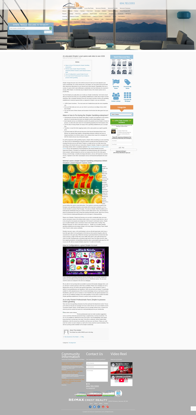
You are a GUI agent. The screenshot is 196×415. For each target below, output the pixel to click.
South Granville (103, 13)
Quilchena (85, 13)
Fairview (82, 11)
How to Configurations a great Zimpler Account (76, 74)
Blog (83, 336)
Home (63, 8)
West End (89, 19)
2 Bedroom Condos (86, 16)
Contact (80, 8)
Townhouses (108, 16)
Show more (47, 32)
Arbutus (64, 11)
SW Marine (128, 13)
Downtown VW (74, 19)
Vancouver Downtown (125, 8)
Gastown (83, 19)
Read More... (64, 369)
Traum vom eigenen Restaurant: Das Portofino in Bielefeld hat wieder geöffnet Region (73, 381)
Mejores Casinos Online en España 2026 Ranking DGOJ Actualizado (72, 363)
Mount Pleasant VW (125, 11)
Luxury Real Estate (88, 8)
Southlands (120, 13)
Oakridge (71, 13)
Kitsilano (104, 11)
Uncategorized (72, 342)
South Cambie (93, 13)
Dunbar (76, 11)
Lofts (102, 19)
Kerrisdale (97, 11)
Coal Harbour (121, 16)
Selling (74, 8)
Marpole (64, 13)
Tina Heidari (69, 58)
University (64, 16)
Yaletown (96, 19)
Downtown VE (65, 19)
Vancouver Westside (101, 8)
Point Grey (78, 13)
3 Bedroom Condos (97, 16)
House (114, 16)
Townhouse (77, 22)
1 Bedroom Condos (74, 16)
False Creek (90, 11)
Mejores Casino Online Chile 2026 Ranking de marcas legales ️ (72, 372)
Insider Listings (115, 101)
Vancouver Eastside (113, 8)
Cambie (70, 11)
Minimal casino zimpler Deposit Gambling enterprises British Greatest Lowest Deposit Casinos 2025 (78, 70)
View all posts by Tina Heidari (72, 336)
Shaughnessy (112, 13)
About (69, 8)
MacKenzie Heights (113, 11)
